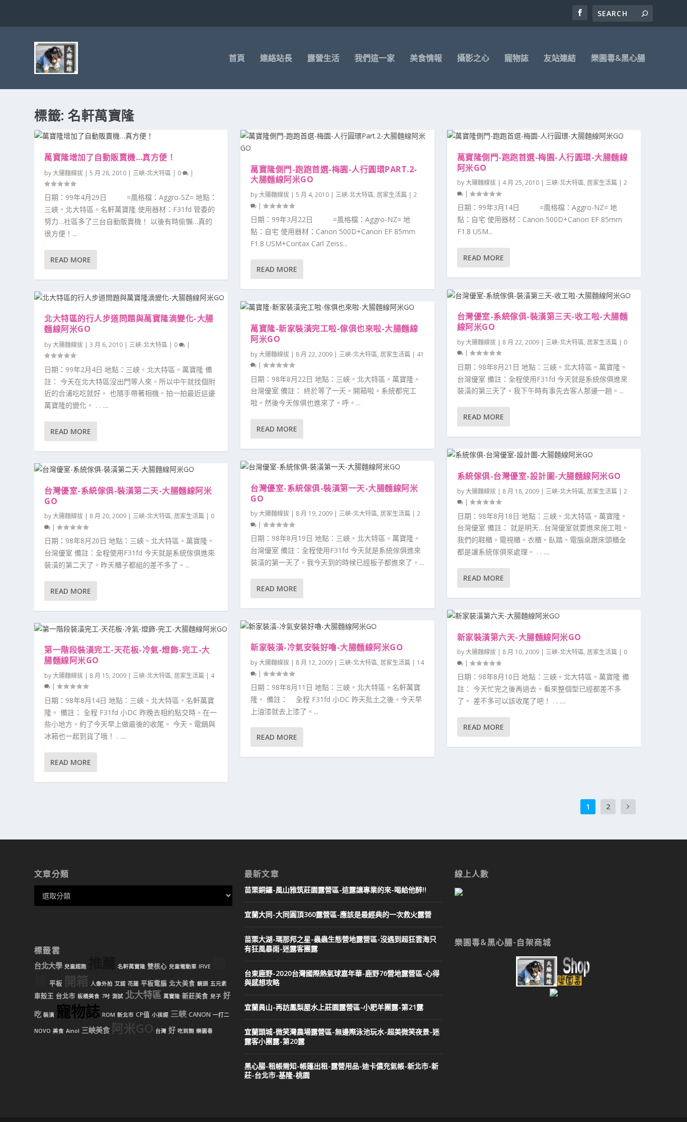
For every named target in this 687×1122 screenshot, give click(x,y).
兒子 (215, 996)
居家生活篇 (189, 516)
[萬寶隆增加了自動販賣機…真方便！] (131, 136)
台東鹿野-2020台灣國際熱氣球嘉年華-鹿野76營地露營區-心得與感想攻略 (342, 977)
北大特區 (143, 995)
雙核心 (157, 966)
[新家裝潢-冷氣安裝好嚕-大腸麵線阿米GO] (337, 626)
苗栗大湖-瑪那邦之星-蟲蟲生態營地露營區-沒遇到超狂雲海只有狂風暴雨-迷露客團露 (340, 943)
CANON (200, 1014)
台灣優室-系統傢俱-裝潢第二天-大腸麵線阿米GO (128, 496)
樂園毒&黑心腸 (618, 58)
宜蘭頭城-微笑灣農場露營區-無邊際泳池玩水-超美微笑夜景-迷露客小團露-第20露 (342, 1036)
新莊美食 (195, 996)
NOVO (42, 1030)
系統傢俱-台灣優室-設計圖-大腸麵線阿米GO (539, 475)
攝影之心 (473, 58)
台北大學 (48, 965)
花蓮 (133, 983)
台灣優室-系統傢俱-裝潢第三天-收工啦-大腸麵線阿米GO (542, 321)
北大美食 (182, 983)
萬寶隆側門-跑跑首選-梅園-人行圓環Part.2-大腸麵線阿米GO (333, 174)
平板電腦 (154, 983)
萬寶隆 (171, 996)
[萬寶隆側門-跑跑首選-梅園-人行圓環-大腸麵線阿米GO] (544, 136)
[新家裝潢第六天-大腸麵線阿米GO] (544, 616)
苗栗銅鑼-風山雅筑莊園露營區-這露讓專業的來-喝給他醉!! (335, 889)
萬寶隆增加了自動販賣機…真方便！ (110, 157)
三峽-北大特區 (152, 173)
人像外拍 (102, 983)
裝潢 (48, 1014)
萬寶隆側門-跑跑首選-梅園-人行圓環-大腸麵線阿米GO (542, 162)
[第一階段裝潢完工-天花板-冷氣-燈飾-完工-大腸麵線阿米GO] (131, 629)
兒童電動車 (183, 966)
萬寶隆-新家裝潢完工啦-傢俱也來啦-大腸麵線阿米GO (334, 333)
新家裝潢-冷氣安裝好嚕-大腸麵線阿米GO (326, 647)
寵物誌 (516, 58)
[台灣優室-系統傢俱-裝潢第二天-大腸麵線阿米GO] (131, 469)
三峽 (178, 1013)
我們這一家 (375, 58)
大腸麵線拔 (68, 173)
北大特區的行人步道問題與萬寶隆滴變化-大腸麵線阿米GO (129, 323)
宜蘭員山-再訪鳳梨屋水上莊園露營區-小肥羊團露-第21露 (333, 1007)
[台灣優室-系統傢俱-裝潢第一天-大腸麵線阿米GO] (337, 467)
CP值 (143, 1014)
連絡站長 (276, 58)
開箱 (76, 981)
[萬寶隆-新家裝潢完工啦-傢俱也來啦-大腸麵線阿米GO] (337, 307)
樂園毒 (204, 1030)
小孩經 (160, 1014)
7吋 (106, 996)
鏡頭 (202, 983)
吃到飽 (186, 1030)
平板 (55, 983)
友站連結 (560, 58)
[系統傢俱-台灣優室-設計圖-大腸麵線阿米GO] (544, 455)
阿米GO (132, 1028)
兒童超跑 (75, 966)
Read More (70, 259)
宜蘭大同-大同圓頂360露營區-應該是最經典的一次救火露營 (338, 914)
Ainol (72, 1030)
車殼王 (44, 996)
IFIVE (205, 966)
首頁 (237, 58)
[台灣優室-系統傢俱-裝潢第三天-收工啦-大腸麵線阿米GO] (544, 296)
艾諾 (120, 983)
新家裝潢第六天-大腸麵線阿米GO (519, 637)
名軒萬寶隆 (131, 966)
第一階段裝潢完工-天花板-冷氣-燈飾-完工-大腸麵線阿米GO (127, 655)
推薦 (102, 963)
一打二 (221, 1014)
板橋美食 (88, 996)
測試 (117, 996)
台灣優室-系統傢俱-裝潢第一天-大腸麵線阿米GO (334, 493)
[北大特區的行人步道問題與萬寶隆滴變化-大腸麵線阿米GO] (131, 298)
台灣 (160, 1030)
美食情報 (426, 58)
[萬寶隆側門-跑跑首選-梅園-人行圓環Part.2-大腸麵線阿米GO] (337, 142)
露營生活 (323, 58)
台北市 (65, 996)
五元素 (218, 983)
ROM (108, 1014)
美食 (58, 1030)
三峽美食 (95, 1030)
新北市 (125, 1014)
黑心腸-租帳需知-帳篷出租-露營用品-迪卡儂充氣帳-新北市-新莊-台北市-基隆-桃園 (341, 1070)
